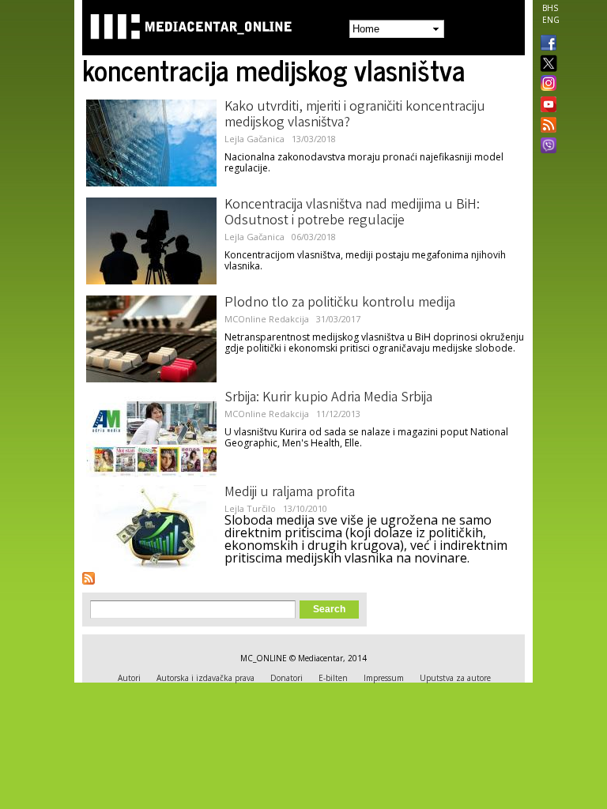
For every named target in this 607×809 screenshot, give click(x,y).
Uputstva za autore (455, 677)
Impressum (384, 677)
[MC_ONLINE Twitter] (545, 64)
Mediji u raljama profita (289, 493)
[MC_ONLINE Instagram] (545, 84)
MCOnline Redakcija (266, 319)
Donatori (286, 677)
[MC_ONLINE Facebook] (545, 44)
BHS (550, 7)
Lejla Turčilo (250, 508)
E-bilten (333, 677)
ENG (551, 19)
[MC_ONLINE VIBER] (545, 147)
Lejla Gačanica (254, 139)
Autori (129, 677)
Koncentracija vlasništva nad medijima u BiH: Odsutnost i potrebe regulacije (352, 213)
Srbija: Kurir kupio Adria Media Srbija (328, 398)
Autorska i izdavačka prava (205, 677)
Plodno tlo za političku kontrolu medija (339, 303)
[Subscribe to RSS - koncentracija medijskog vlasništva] (88, 578)
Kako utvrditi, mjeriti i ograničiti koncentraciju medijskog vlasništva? (354, 115)
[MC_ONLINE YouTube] (545, 104)
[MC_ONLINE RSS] (545, 126)
